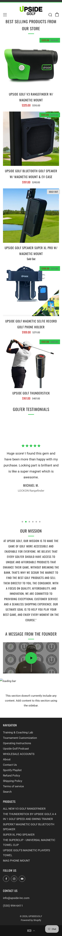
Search (7, 791)
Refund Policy (11, 775)
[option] (31, 469)
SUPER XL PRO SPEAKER (18, 834)
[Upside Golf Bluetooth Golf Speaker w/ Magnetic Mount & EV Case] (31, 139)
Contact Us (10, 764)
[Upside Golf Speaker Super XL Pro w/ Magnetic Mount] (31, 215)
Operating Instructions (17, 743)
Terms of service (13, 786)
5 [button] (36, 521)
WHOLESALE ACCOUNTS (18, 754)
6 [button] (40, 521)
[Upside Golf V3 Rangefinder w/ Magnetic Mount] (31, 63)
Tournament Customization (20, 737)
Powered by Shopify (31, 920)
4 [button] (33, 521)
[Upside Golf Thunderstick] (31, 363)
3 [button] (29, 521)
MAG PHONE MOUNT (16, 860)
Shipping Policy (12, 781)
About (7, 759)
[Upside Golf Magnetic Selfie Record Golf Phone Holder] (31, 290)
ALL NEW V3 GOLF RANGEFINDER (24, 808)
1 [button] (22, 521)
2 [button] (26, 521)
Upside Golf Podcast (16, 748)
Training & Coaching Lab (18, 732)
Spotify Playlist (12, 770)
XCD (29, 930)
